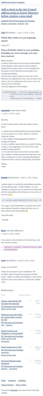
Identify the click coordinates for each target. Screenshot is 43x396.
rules (26, 24)
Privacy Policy (21, 385)
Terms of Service (7, 385)
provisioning (12, 24)
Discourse (14, 390)
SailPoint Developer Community (13, 2)
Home (3, 380)
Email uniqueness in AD (11, 347)
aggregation (5, 352)
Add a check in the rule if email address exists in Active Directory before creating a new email (20, 12)
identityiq (4, 24)
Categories (12, 380)
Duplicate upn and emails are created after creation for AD (11, 317)
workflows (20, 24)
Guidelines (22, 380)
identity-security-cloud (8, 309)
